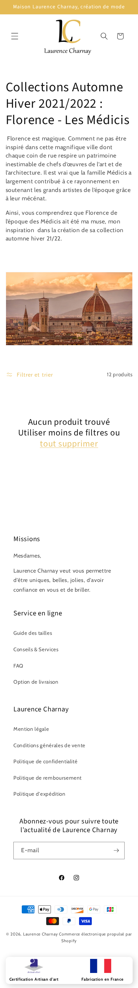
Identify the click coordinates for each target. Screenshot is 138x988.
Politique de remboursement (47, 778)
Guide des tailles (32, 633)
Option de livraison (36, 682)
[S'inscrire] (116, 850)
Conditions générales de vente (49, 745)
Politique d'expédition (39, 794)
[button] (15, 36)
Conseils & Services (36, 649)
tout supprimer (69, 444)
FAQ (18, 666)
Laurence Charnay (40, 933)
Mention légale (31, 729)
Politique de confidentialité (45, 761)
